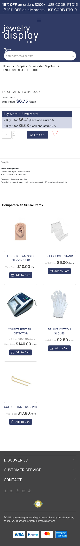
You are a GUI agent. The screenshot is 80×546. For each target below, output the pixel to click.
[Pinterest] (17, 490)
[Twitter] (11, 490)
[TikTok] (29, 490)
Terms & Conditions (46, 521)
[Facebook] (5, 490)
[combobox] (40, 55)
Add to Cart (22, 275)
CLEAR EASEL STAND (59, 256)
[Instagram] (23, 490)
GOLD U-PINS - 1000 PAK (20, 406)
